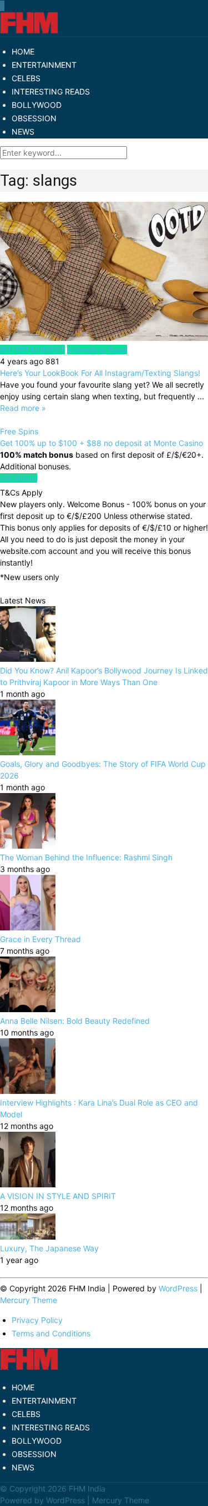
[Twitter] (1, 6)
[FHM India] (29, 31)
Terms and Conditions (51, 1333)
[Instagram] (3, 6)
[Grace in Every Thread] (27, 927)
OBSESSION (34, 118)
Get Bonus (18, 478)
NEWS (23, 131)
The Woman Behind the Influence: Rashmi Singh (86, 857)
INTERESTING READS (51, 91)
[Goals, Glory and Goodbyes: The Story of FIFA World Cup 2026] (27, 752)
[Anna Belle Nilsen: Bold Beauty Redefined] (27, 1009)
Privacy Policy (37, 1320)
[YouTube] (2, 6)
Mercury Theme (28, 1300)
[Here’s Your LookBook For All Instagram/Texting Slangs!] (104, 273)
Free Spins (19, 431)
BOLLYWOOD (37, 105)
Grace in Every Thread (40, 939)
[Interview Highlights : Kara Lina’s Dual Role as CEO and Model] (27, 1091)
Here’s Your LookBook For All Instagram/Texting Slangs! (100, 373)
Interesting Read (97, 349)
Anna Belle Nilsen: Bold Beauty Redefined (75, 1021)
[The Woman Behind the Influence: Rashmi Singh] (27, 845)
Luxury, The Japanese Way (49, 1248)
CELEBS (26, 78)
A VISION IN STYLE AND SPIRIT (58, 1196)
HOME (23, 51)
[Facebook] (0, 6)
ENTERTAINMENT (44, 65)
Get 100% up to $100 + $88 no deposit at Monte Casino (101, 443)
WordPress (178, 1288)
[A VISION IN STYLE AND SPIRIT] (27, 1184)
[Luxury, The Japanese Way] (27, 1236)
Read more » (23, 408)
